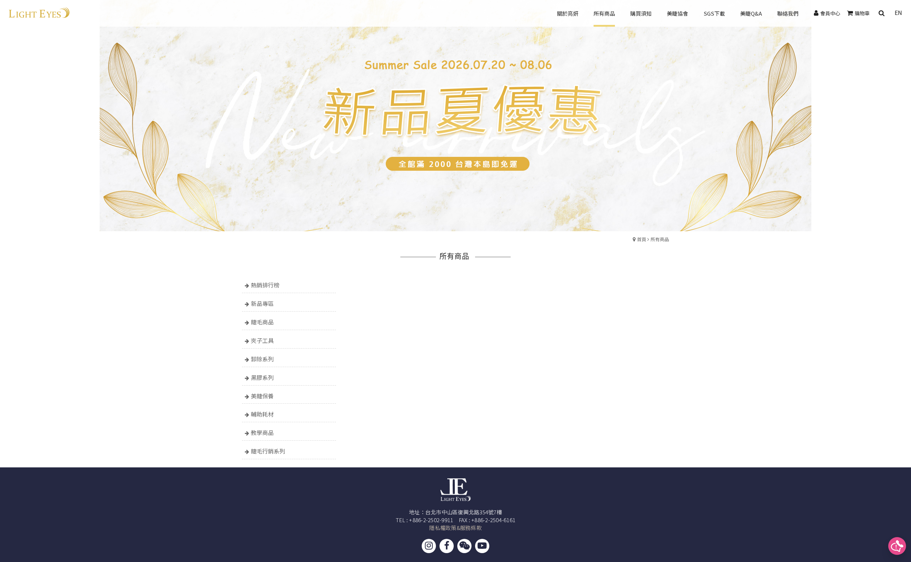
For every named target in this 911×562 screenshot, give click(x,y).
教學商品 (262, 432)
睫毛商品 (262, 322)
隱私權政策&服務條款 (455, 527)
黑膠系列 (262, 377)
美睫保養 (262, 396)
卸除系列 (262, 359)
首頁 (641, 239)
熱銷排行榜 (265, 285)
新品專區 (262, 303)
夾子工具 (262, 340)
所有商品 (660, 239)
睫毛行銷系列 (268, 451)
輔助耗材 (262, 414)
